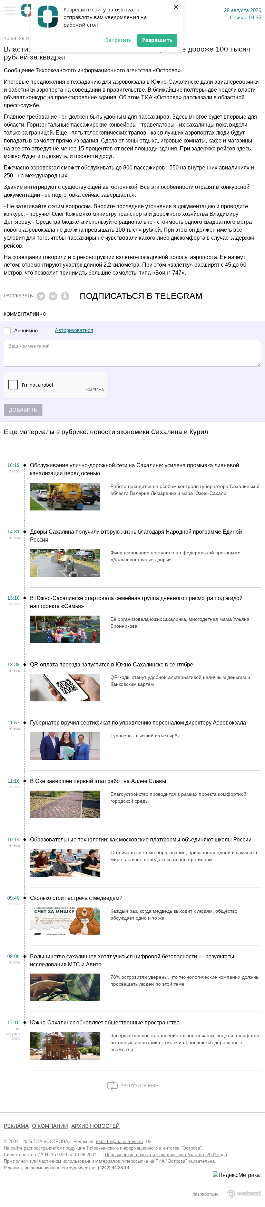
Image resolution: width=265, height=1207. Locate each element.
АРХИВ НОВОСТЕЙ (95, 1126)
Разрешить (157, 39)
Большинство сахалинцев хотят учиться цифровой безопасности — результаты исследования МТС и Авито (132, 960)
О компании (50, 1126)
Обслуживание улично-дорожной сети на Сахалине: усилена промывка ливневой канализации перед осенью (134, 469)
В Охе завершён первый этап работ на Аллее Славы (98, 781)
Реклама (16, 1126)
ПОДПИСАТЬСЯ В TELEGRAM (141, 296)
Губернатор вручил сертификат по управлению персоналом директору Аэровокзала (138, 723)
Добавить (23, 410)
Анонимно (26, 330)
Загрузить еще (138, 1085)
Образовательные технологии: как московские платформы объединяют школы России (141, 839)
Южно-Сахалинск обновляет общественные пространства (105, 1022)
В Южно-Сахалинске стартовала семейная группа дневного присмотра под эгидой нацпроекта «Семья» (136, 602)
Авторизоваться (74, 330)
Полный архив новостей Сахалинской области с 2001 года (166, 1154)
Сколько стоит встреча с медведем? (76, 898)
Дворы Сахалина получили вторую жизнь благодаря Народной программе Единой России (136, 536)
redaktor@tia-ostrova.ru (119, 1141)
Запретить (119, 39)
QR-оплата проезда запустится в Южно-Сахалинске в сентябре (111, 664)
